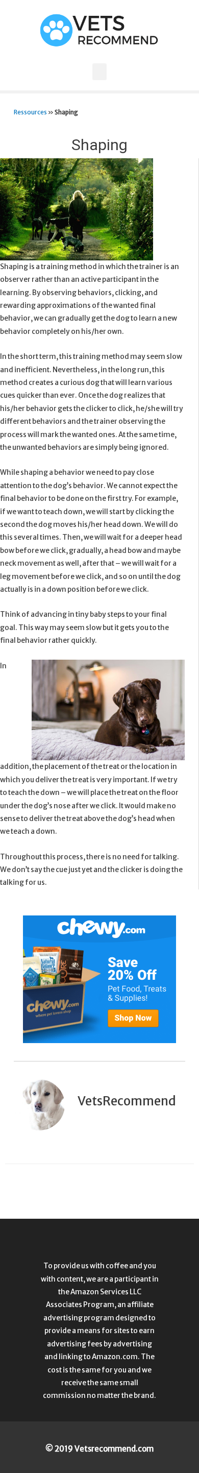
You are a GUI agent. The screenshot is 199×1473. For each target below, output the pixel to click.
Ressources (30, 112)
